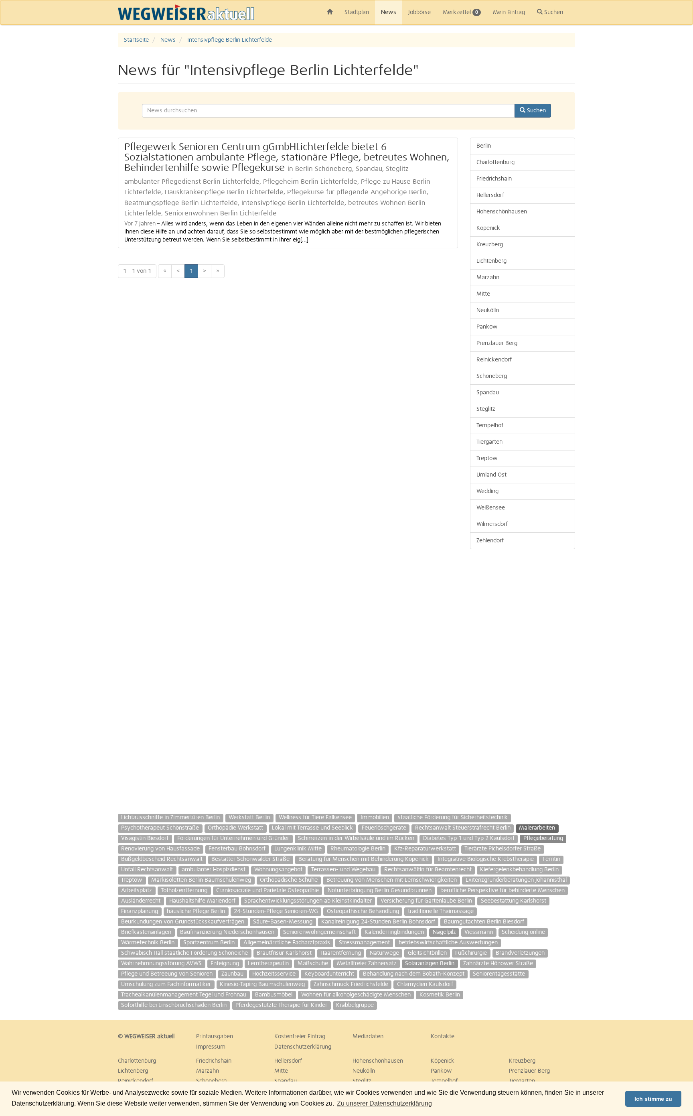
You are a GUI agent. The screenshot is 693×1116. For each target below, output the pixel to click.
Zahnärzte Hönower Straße (498, 963)
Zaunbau (232, 974)
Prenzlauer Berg (496, 343)
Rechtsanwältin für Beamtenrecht (428, 870)
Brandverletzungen (520, 953)
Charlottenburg (495, 162)
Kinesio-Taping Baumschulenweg (262, 984)
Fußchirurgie (471, 953)
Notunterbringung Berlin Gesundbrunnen (380, 890)
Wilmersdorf (492, 524)
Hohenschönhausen (501, 212)
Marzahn (487, 277)
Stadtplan (356, 12)
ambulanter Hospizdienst (213, 870)
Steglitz (485, 409)
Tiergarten (489, 442)
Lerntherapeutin (268, 963)
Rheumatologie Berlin (357, 849)
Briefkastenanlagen (146, 932)
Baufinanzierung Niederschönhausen (227, 932)
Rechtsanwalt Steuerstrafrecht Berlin (463, 828)
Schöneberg (491, 376)
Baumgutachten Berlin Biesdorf (484, 922)
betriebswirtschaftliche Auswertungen (448, 943)
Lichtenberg (491, 261)
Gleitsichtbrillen (427, 953)
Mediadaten (368, 1036)
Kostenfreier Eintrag (299, 1036)
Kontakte (442, 1036)
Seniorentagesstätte (499, 974)
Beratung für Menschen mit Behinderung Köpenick (363, 859)
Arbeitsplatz (136, 890)
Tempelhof (489, 425)
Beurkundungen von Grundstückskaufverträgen (182, 922)
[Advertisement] (649, 153)
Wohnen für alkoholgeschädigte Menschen (356, 995)
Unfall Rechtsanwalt (147, 870)
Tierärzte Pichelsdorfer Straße (502, 849)
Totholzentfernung (184, 890)
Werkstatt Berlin (249, 817)
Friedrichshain (494, 179)
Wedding (487, 491)
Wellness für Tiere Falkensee (315, 817)
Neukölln (487, 310)
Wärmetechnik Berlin (147, 943)
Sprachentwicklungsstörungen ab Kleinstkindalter (308, 901)
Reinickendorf (494, 360)
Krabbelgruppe (355, 1005)
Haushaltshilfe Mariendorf (202, 901)
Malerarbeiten (537, 828)
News (388, 12)
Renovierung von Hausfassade (160, 849)
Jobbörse (419, 12)
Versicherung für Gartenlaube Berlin (426, 901)
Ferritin (551, 859)
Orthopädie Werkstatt (235, 828)
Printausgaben (214, 1036)
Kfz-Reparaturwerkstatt (425, 849)
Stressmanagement (364, 943)
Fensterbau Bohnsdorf (237, 849)
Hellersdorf (490, 195)
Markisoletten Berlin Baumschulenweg (201, 880)
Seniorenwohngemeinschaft (319, 932)
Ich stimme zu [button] (653, 1099)
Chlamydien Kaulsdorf (425, 984)
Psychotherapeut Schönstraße (160, 828)
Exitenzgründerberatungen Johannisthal (516, 880)
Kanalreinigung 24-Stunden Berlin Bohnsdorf (378, 922)
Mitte (483, 294)
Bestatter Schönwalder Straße (250, 859)
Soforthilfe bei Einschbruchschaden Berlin (174, 1005)
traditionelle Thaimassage (441, 911)
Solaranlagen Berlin (429, 963)
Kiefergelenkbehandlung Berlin (519, 870)
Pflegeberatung (543, 838)
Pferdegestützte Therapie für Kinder (281, 1005)
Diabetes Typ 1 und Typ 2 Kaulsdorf (469, 838)
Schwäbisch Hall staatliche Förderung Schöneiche (184, 953)
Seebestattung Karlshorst (513, 901)
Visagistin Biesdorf (144, 838)
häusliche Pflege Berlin (196, 911)
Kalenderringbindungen (394, 932)
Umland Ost (491, 475)
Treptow (487, 458)
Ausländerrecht (140, 901)
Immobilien (375, 817)
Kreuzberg (489, 245)
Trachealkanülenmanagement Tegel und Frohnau (183, 995)
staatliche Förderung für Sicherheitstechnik (453, 817)
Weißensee (490, 508)
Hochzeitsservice (274, 974)
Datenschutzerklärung (302, 1047)
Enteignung (225, 963)
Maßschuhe (313, 963)
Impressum (210, 1047)
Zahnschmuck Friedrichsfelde (351, 984)
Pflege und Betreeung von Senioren (167, 974)
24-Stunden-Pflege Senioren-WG (276, 911)
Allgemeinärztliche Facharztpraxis (286, 943)
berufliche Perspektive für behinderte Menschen (502, 890)
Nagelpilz (444, 932)
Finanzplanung (139, 911)
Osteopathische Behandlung (363, 911)
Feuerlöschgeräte (384, 828)
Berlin (483, 146)
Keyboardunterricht (329, 974)
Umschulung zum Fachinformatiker (166, 984)
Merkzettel (460, 12)
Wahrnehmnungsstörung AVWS (161, 963)
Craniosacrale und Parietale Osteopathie (267, 890)
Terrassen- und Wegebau (343, 870)
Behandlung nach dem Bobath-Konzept (413, 974)
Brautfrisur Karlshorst (284, 953)
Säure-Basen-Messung (282, 922)
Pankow (487, 327)
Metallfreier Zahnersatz (367, 963)
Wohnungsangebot (278, 870)
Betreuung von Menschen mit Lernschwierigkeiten (391, 880)
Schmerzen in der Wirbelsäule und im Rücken (356, 838)
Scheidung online (523, 932)
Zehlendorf (490, 541)
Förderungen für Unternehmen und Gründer (233, 838)
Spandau (487, 393)
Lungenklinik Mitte (298, 849)
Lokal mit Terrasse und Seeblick (312, 828)
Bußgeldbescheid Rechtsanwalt (162, 859)
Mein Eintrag (509, 12)
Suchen (553, 12)
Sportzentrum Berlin (209, 943)
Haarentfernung (340, 953)
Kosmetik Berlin (439, 995)
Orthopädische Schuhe (289, 880)
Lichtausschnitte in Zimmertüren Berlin (170, 817)
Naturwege (384, 953)
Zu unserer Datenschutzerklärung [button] (384, 1103)
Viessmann (478, 932)
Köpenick (488, 228)
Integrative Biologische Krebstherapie (486, 859)
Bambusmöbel (273, 995)
